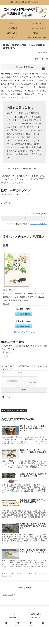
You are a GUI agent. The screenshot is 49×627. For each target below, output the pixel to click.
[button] (45, 596)
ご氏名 (4, 357)
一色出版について (36, 617)
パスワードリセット (38, 224)
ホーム (12, 614)
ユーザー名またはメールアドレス (15, 194)
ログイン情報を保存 (37, 214)
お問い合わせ (36, 614)
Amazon (6, 304)
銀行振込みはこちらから (24, 332)
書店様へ (12, 617)
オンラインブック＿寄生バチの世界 (15, 410)
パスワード (6, 203)
